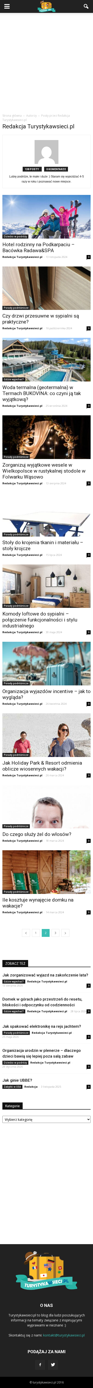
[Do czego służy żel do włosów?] (46, 807)
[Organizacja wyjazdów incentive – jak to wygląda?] (46, 663)
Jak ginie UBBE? (17, 1080)
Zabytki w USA (12, 1086)
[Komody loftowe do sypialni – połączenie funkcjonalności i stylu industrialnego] (46, 586)
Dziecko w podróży (15, 236)
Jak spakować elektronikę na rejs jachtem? (41, 1026)
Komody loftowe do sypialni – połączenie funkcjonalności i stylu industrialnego (39, 620)
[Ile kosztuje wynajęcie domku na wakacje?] (46, 872)
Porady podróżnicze (16, 307)
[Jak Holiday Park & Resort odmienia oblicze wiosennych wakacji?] (46, 735)
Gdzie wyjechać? (14, 379)
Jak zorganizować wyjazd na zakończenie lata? (45, 975)
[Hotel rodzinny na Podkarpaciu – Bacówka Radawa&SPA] (46, 217)
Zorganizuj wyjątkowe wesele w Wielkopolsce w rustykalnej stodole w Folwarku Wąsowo (44, 471)
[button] (86, 6)
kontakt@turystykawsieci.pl (64, 1335)
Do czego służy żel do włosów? (36, 834)
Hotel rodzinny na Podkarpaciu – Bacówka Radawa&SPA (38, 247)
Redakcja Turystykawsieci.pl (22, 257)
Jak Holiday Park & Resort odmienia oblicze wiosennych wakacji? (42, 766)
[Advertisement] (46, 64)
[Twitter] (53, 1365)
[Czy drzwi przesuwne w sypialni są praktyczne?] (46, 288)
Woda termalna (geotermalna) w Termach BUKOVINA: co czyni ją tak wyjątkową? (41, 393)
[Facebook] (40, 1365)
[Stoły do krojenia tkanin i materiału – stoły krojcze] (46, 515)
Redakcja (31, 1086)
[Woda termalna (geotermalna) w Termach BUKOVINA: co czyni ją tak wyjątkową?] (46, 359)
